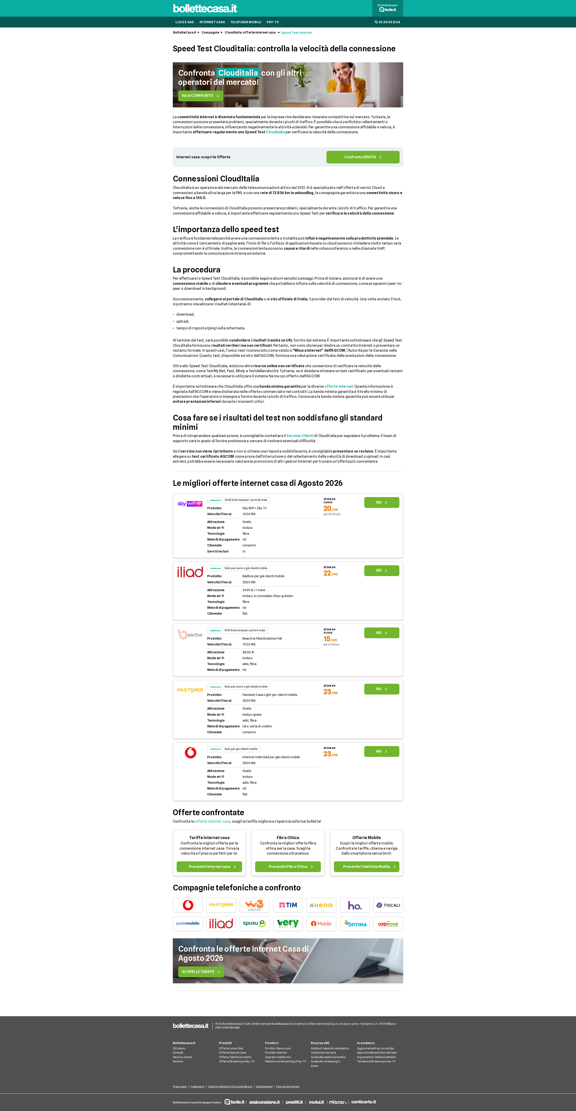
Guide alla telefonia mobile (328, 1057)
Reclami (178, 1061)
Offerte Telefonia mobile (235, 1057)
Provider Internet (276, 1052)
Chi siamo (179, 1048)
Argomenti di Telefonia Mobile (376, 1057)
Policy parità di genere (287, 1086)
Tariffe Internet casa (209, 837)
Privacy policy (180, 1086)
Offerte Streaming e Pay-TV (236, 1061)
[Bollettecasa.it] (205, 13)
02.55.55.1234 (389, 22)
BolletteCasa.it (184, 32)
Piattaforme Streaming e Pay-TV (285, 1061)
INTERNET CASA (212, 22)
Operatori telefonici (278, 1057)
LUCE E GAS (185, 22)
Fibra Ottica (288, 837)
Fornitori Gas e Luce (277, 1048)
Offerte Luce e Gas (231, 1048)
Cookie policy (197, 1086)
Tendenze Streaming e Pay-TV (376, 1061)
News (314, 1066)
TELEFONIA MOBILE (245, 22)
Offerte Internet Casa (232, 1052)
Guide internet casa (323, 1052)
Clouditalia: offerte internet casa (250, 32)
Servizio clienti (182, 1057)
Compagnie (210, 32)
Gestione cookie (264, 1086)
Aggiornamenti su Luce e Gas (375, 1048)
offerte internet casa (212, 821)
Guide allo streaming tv (325, 1061)
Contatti (178, 1052)
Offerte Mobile (366, 837)
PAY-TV (273, 22)
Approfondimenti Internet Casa (377, 1052)
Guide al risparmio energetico (330, 1048)
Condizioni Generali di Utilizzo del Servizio (230, 1086)
